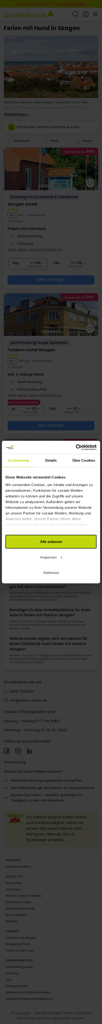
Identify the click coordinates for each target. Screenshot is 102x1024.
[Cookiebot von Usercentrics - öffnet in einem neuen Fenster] (76, 447)
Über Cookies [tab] (83, 460)
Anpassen (48, 557)
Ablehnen (51, 573)
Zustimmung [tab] (18, 460)
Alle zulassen (51, 542)
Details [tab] (51, 460)
